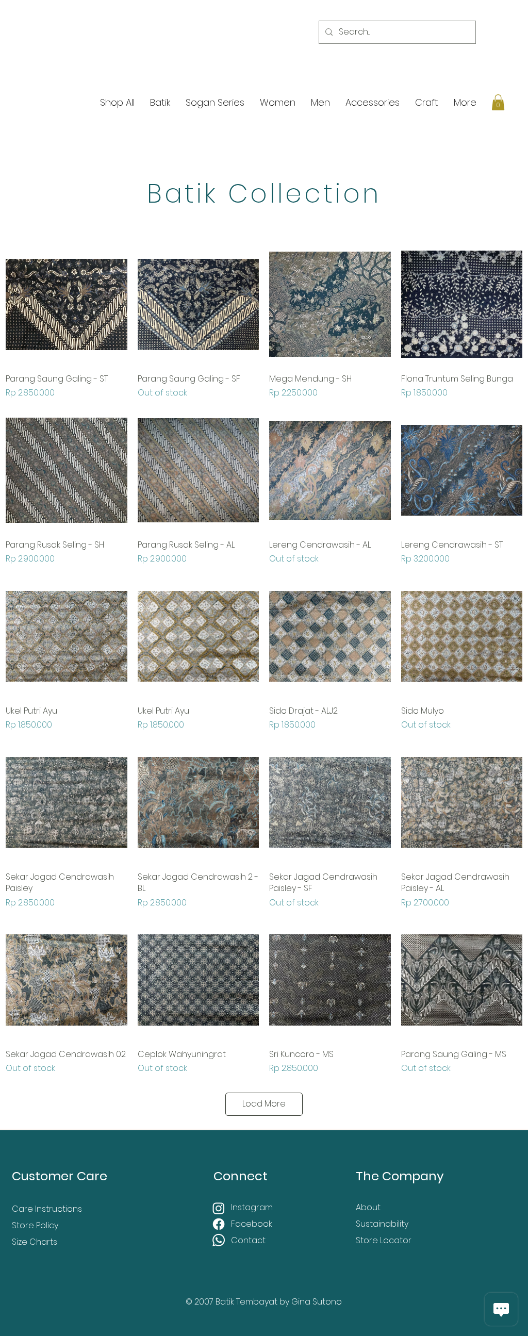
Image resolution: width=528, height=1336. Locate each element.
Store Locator (383, 1240)
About (368, 1207)
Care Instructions (47, 1209)
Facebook (252, 1224)
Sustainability (382, 1224)
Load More (264, 1104)
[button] (498, 102)
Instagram (253, 1207)
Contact (248, 1240)
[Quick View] (66, 304)
